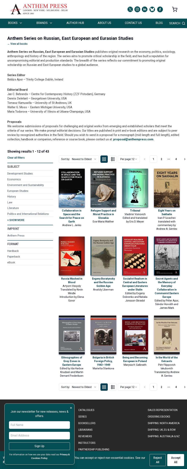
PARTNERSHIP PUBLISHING (93, 449)
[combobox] (79, 159)
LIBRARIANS (85, 429)
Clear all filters (16, 157)
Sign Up (39, 446)
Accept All (175, 460)
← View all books (17, 43)
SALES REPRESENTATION (163, 410)
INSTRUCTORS (87, 442)
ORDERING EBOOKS (159, 416)
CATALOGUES (86, 410)
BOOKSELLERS (87, 423)
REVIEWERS (85, 436)
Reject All (157, 460)
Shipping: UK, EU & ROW (161, 429)
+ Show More (15, 220)
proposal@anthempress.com (133, 139)
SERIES (82, 416)
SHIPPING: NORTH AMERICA (164, 423)
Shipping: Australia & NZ (164, 436)
